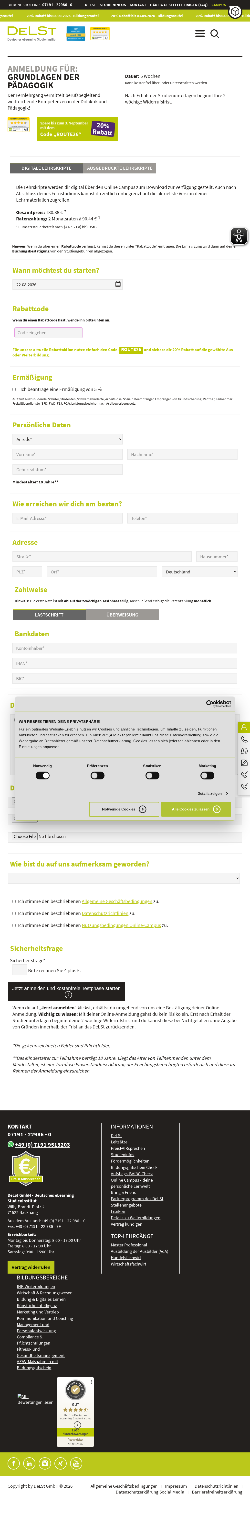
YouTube (76, 1463)
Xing (60, 1463)
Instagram (45, 1463)
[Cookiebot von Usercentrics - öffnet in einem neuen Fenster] (209, 703)
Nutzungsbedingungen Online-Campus (121, 925)
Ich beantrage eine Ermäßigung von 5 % (61, 389)
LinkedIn (29, 1463)
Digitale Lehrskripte (46, 168)
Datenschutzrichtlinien (105, 913)
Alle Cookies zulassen (190, 809)
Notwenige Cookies (118, 809)
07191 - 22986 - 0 (57, 4)
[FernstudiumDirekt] (19, 124)
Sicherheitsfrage (36, 960)
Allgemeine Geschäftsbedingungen (117, 901)
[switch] (97, 775)
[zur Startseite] (32, 34)
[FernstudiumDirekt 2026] (100, 33)
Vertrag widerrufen (31, 1267)
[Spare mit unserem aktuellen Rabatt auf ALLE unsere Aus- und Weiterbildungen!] (77, 129)
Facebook (14, 1463)
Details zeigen (210, 793)
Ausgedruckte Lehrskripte (120, 168)
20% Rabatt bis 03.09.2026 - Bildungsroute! (54, 15)
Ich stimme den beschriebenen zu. (88, 901)
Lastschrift (49, 615)
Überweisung (122, 615)
